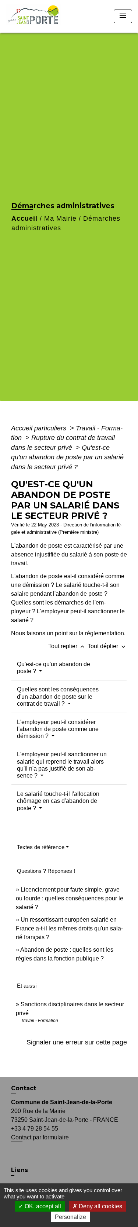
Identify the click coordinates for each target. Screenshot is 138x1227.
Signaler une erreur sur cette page (76, 1042)
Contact (23, 1088)
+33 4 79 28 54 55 (34, 1128)
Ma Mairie (60, 218)
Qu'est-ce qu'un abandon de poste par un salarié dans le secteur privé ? (67, 457)
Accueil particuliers (39, 428)
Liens (19, 1170)
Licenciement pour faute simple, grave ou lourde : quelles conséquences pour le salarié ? (69, 898)
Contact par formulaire (40, 1137)
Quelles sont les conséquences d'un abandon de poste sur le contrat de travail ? (58, 696)
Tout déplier (107, 646)
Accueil (24, 218)
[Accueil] (36, 16)
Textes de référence (40, 847)
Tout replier (67, 646)
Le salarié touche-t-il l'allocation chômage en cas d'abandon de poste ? (58, 801)
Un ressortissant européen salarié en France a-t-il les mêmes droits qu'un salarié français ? (69, 928)
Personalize (70, 1217)
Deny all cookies (99, 1206)
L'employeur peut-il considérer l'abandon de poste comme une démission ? (58, 729)
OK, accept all (42, 1206)
